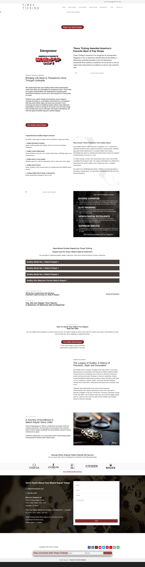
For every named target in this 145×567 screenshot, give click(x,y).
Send (96, 521)
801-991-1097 (117, 2)
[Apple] (114, 547)
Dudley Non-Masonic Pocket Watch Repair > (47, 280)
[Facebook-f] (89, 547)
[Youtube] (100, 547)
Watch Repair (63, 560)
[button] (72, 262)
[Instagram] (96, 547)
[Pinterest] (107, 547)
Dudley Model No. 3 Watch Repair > (43, 274)
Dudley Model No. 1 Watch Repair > (43, 262)
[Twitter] (103, 547)
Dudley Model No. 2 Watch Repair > (43, 268)
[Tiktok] (92, 547)
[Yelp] (110, 547)
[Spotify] (118, 547)
